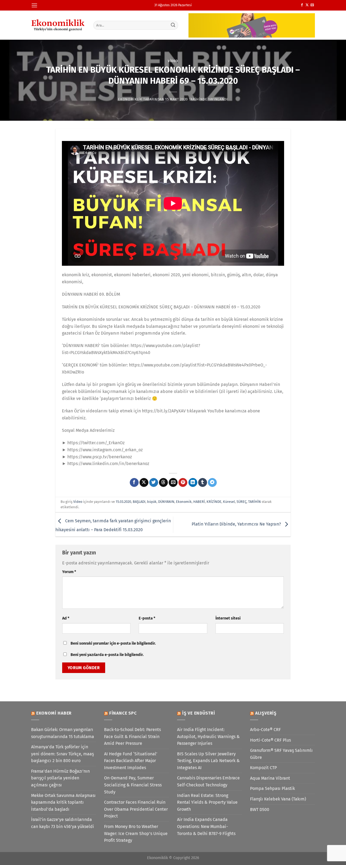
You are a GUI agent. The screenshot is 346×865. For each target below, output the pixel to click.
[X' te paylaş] (143, 482)
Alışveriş (266, 713)
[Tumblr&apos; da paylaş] (202, 482)
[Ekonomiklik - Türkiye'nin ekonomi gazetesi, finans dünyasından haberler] (58, 25)
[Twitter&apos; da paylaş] (153, 482)
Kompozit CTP (263, 767)
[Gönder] (173, 25)
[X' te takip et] (307, 5)
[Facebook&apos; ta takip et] (302, 5)
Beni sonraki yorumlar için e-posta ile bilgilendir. (113, 643)
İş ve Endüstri (198, 713)
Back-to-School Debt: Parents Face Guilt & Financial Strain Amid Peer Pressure (132, 736)
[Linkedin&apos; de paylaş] (192, 482)
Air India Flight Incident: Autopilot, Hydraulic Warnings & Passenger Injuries (208, 736)
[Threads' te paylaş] (163, 482)
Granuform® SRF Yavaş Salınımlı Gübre (281, 754)
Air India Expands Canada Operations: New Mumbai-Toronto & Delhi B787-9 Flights (206, 826)
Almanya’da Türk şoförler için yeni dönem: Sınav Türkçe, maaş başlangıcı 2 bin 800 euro (62, 753)
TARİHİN (254, 502)
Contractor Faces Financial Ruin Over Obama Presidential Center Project (136, 809)
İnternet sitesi (228, 618)
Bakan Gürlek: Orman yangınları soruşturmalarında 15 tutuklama (62, 733)
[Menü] (34, 5)
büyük (152, 502)
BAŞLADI (139, 502)
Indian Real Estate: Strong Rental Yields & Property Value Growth (207, 802)
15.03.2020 (123, 502)
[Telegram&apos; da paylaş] (212, 482)
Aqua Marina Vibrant (270, 778)
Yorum (69, 572)
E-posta (147, 618)
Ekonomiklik (130, 99)
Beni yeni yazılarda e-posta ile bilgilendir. (107, 654)
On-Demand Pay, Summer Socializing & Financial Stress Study (133, 784)
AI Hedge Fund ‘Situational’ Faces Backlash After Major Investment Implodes (130, 760)
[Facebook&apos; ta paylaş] (134, 482)
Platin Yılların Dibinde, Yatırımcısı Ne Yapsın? (237, 524)
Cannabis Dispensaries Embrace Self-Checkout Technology (208, 781)
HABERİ (199, 502)
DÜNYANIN (166, 502)
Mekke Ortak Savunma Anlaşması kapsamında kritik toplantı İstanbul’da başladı (63, 802)
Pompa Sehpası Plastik (272, 788)
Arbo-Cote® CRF (265, 729)
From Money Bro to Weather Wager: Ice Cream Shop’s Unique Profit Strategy (136, 833)
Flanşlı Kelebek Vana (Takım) (278, 799)
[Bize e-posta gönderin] (312, 5)
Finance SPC (123, 713)
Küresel (229, 502)
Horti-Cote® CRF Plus (270, 740)
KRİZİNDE (214, 502)
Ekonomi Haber (54, 713)
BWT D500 (259, 809)
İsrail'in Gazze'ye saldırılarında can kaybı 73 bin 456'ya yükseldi (62, 823)
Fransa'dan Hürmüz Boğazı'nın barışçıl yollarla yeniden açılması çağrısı (60, 778)
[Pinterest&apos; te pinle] (182, 482)
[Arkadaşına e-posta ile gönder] (173, 482)
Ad (65, 618)
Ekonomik (184, 502)
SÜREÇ (242, 502)
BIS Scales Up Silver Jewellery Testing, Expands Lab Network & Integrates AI (208, 760)
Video (173, 61)
